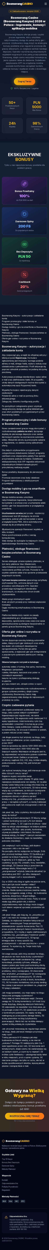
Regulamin (6, 1190)
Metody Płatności (8, 1169)
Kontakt (5, 1180)
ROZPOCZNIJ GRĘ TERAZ (24, 1116)
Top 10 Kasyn (7, 1159)
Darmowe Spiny (8, 1166)
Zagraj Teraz (24, 81)
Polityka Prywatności (10, 1187)
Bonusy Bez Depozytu (11, 1162)
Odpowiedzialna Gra (10, 1183)
